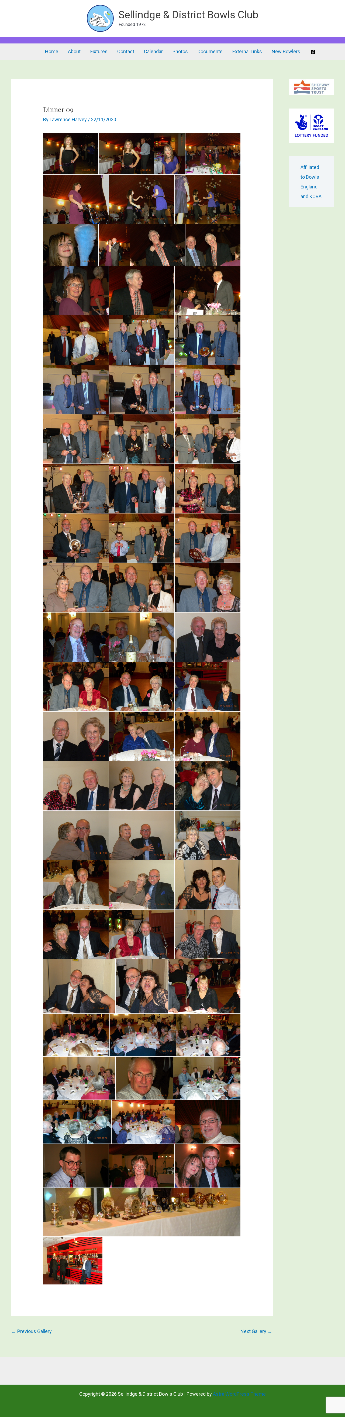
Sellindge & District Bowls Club (188, 15)
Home (51, 51)
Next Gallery (256, 1331)
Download (49, 138)
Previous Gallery (31, 1331)
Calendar (153, 51)
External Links (247, 51)
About (74, 51)
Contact (125, 51)
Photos (180, 51)
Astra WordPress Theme (239, 1394)
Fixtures (99, 51)
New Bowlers (286, 51)
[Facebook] (312, 51)
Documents (210, 51)
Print (56, 138)
